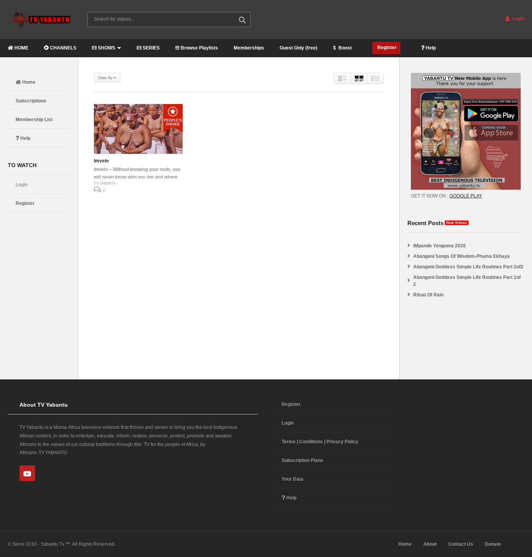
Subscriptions (31, 101)
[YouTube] (27, 473)
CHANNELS (62, 48)
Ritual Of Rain (428, 295)
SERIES (150, 48)
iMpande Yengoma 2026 (439, 246)
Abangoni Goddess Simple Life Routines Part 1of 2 (467, 281)
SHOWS (106, 48)
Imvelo (101, 161)
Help (430, 48)
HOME (20, 48)
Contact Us (460, 544)
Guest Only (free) (298, 48)
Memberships (249, 48)
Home (28, 82)
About (430, 544)
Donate (493, 544)
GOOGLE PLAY (465, 196)
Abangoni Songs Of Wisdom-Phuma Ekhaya (461, 256)
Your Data (292, 479)
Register (386, 47)
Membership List (34, 119)
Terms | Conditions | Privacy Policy (320, 441)
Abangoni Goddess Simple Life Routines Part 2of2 (468, 267)
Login (517, 18)
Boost (344, 48)
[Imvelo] (138, 129)
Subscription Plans (302, 460)
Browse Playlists (199, 48)
